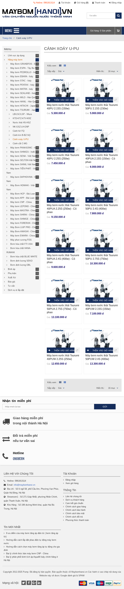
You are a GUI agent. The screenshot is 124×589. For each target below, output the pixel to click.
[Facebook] (29, 583)
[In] (39, 583)
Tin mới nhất (12, 527)
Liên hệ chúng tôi (74, 496)
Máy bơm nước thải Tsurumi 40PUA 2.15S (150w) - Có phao (101, 158)
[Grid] (59, 65)
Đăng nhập (117, 2)
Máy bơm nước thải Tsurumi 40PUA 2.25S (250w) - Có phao (63, 208)
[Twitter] (23, 583)
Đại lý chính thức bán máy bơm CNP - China (27, 553)
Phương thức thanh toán (77, 520)
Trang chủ (7, 38)
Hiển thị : (100, 71)
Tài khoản (65, 2)
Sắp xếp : (51, 71)
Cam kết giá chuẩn (74, 503)
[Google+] (34, 583)
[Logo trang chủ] (37, 12)
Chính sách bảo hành (75, 510)
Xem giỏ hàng (72, 483)
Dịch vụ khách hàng (75, 500)
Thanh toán (100, 2)
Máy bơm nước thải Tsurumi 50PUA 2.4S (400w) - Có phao (63, 259)
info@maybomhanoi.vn (24, 485)
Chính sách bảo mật (75, 513)
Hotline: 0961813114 (45, 2)
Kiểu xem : (52, 65)
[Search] (118, 16)
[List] (65, 65)
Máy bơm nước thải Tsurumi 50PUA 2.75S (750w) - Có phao (63, 309)
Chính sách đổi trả (74, 517)
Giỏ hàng (82, 2)
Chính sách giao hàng (76, 506)
